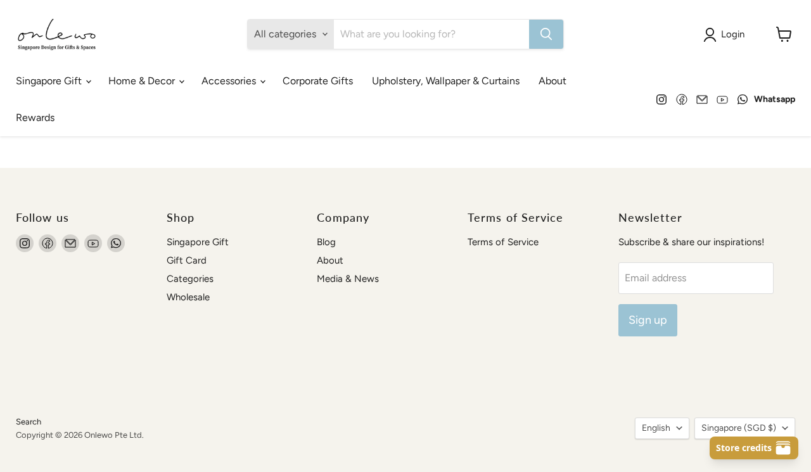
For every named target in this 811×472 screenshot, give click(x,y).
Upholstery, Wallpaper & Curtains (446, 81)
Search (28, 421)
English (656, 428)
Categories (190, 278)
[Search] (546, 34)
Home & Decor (142, 81)
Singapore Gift (50, 81)
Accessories (230, 81)
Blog (326, 242)
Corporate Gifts (318, 81)
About (552, 81)
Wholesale (188, 297)
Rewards (35, 118)
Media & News (348, 278)
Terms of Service (503, 242)
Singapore (738, 428)
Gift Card (187, 260)
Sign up (648, 320)
